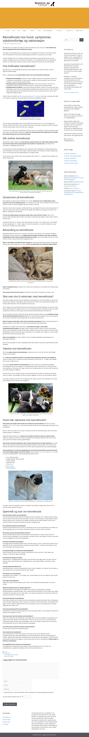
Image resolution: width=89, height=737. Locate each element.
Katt (19, 30)
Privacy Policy (6, 719)
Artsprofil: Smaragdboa (70, 160)
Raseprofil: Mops (78, 182)
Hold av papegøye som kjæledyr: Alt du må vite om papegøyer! (73, 177)
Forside (8, 30)
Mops (7, 457)
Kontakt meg (6, 722)
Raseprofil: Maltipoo (9, 656)
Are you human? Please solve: (11, 696)
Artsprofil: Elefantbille (70, 158)
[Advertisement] (44, 18)
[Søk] (81, 40)
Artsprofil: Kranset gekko (71, 163)
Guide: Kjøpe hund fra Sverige (11, 654)
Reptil (32, 30)
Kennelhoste (7, 653)
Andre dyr (59, 30)
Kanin (39, 30)
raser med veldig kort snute (47, 452)
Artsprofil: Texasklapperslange (72, 156)
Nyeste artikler (79, 30)
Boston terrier (10, 466)
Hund (13, 30)
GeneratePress (52, 734)
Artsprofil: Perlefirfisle (70, 153)
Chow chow (9, 464)
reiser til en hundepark (14, 425)
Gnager (24, 30)
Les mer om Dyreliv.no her (71, 92)
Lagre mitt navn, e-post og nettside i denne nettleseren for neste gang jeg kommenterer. (29, 692)
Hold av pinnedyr (74, 188)
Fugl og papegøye (48, 30)
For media (5, 724)
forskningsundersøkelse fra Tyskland (30, 96)
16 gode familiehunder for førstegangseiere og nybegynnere (73, 192)
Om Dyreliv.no (69, 30)
